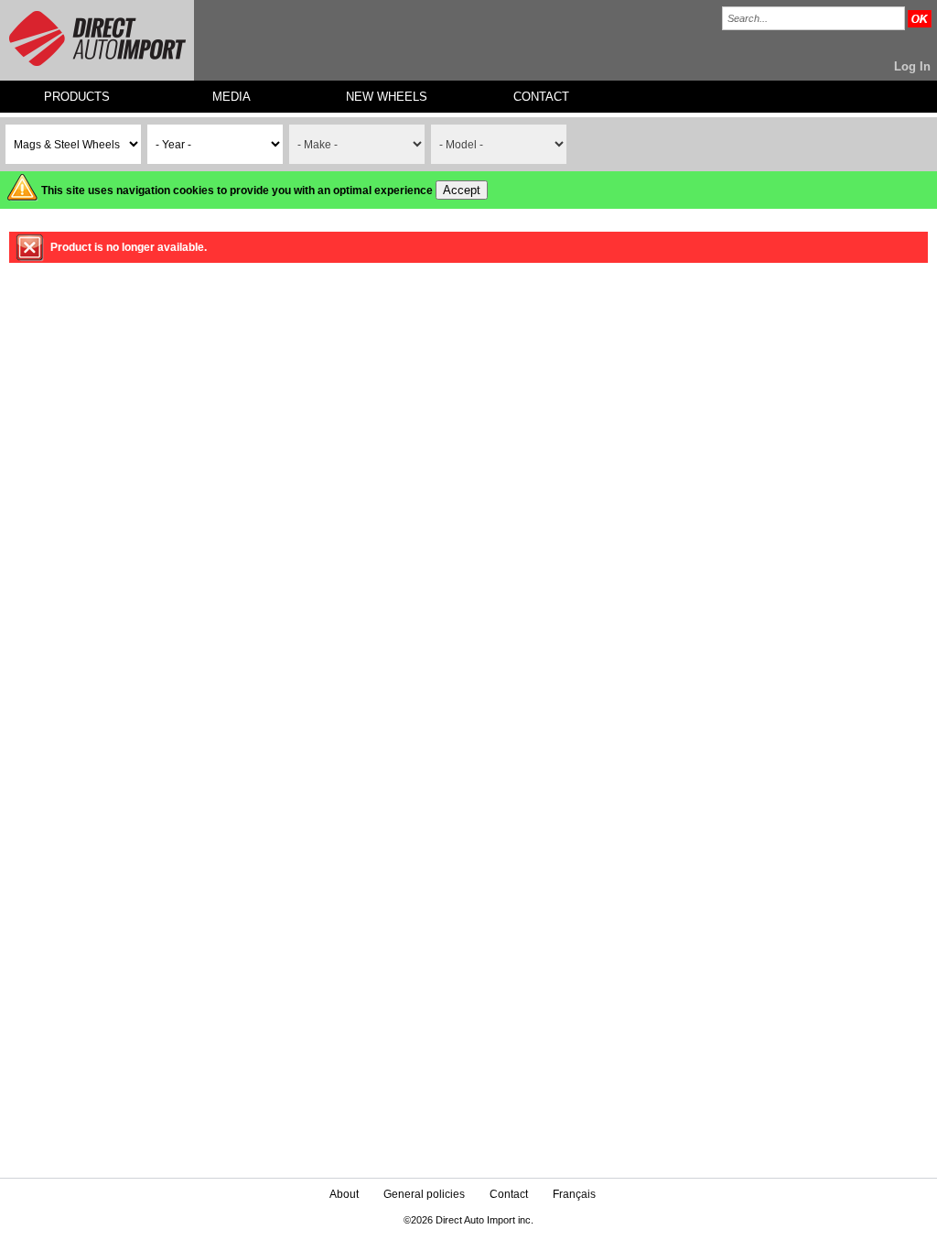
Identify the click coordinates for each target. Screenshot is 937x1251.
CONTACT (541, 96)
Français (574, 1194)
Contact (509, 1194)
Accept (461, 190)
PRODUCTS (77, 96)
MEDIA (231, 96)
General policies (424, 1194)
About (344, 1194)
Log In (912, 66)
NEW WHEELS (386, 96)
